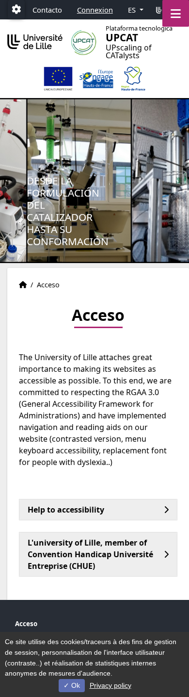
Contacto (47, 10)
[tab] (98, 509)
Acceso (26, 623)
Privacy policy (110, 685)
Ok (74, 685)
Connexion (95, 10)
